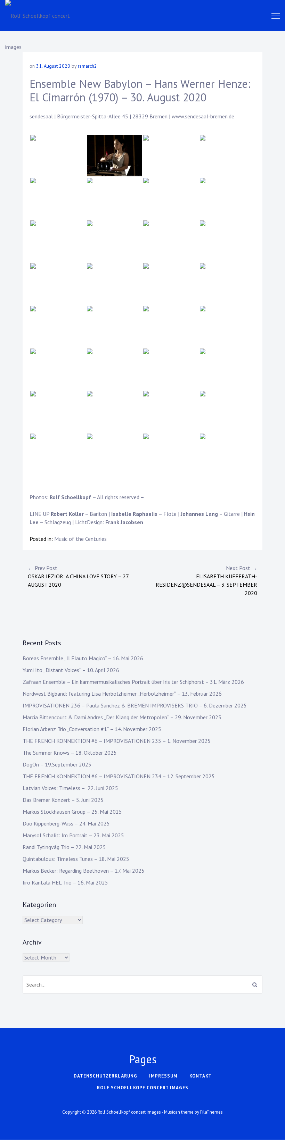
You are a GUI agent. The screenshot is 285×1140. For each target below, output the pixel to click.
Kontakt (200, 1076)
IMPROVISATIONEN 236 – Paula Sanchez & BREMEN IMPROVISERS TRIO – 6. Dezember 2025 (135, 705)
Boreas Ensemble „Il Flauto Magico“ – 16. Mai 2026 (83, 658)
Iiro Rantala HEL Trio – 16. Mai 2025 (65, 882)
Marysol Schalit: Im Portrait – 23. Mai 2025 (73, 835)
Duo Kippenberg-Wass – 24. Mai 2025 (66, 823)
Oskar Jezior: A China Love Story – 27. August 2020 (78, 576)
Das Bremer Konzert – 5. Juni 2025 (63, 799)
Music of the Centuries (80, 538)
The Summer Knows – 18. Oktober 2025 (70, 752)
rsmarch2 (87, 66)
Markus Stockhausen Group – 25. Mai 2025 (72, 811)
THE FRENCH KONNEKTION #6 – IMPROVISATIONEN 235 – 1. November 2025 (117, 740)
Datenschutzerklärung (105, 1076)
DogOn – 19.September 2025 (57, 764)
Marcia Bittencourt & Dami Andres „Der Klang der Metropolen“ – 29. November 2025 (122, 717)
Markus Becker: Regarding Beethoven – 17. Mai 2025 (84, 870)
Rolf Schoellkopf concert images (142, 1088)
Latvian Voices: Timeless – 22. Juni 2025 (70, 788)
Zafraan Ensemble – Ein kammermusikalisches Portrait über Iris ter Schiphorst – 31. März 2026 (133, 681)
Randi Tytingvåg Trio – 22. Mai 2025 (64, 847)
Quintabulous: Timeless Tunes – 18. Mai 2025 (76, 858)
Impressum (163, 1076)
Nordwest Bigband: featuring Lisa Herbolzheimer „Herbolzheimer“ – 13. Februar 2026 (122, 693)
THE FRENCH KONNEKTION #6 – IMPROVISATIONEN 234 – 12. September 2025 (119, 776)
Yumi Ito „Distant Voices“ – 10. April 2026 (71, 670)
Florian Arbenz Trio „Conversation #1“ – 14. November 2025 (92, 729)
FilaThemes (211, 1112)
